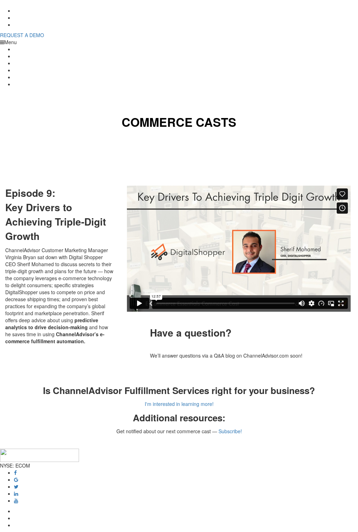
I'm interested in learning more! (179, 403)
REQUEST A (22, 35)
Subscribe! (230, 431)
